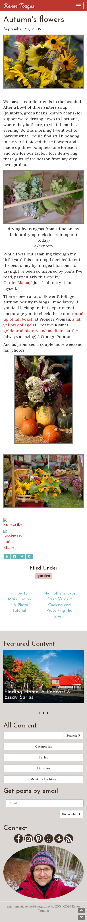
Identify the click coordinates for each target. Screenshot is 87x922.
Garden (43, 576)
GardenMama (16, 282)
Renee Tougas (19, 5)
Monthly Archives (43, 779)
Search (72, 735)
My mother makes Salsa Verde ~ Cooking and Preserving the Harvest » (59, 605)
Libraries (43, 768)
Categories (43, 746)
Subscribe (70, 814)
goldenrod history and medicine (34, 330)
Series (43, 757)
